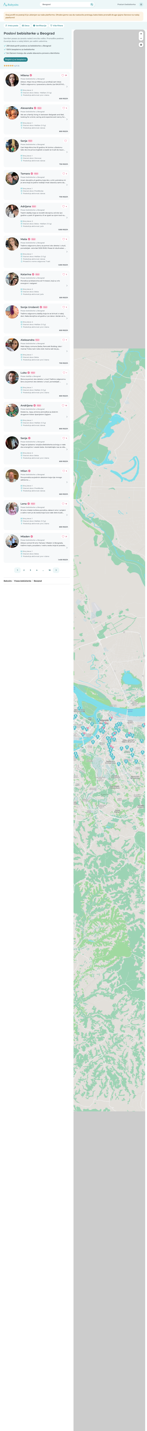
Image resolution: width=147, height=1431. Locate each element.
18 (50, 570)
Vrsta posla (12, 26)
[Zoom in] (141, 33)
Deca (26, 26)
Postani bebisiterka (126, 4)
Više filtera (57, 26)
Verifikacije (40, 26)
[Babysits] (11, 4)
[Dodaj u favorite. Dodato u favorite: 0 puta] (65, 141)
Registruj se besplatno (15, 59)
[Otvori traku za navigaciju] (141, 4)
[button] (127, 747)
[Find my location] (141, 44)
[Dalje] (56, 570)
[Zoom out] (141, 38)
